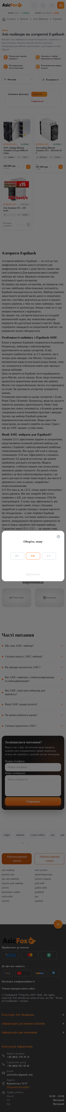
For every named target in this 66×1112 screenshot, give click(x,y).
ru (17, 556)
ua (33, 556)
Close (58, 536)
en (49, 556)
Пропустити (33, 574)
